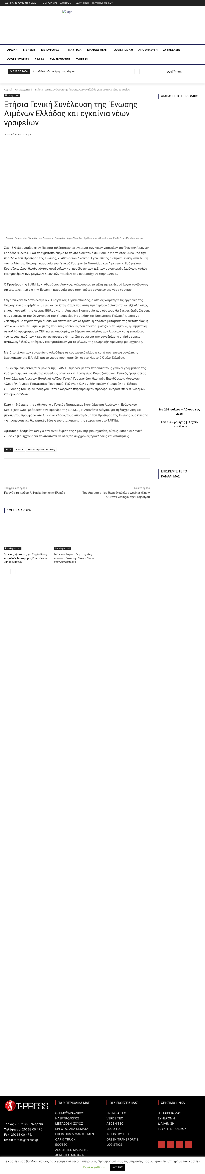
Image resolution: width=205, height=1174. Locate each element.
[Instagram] (187, 3)
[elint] (181, 977)
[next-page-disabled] (12, 571)
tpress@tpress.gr (26, 1140)
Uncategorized (23, 89)
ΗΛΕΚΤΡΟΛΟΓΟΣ (67, 1118)
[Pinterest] (59, 145)
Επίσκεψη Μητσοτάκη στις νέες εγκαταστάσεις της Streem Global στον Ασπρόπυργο (74, 558)
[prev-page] (6, 571)
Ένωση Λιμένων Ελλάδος (41, 449)
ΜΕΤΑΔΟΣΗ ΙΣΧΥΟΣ (69, 1123)
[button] (170, 71)
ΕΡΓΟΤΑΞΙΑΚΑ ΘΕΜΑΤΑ (71, 1129)
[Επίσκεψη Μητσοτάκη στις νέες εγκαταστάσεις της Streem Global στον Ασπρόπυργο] (77, 534)
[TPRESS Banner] (179, 843)
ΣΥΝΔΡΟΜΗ (166, 1118)
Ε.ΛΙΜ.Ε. (20, 449)
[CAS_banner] (181, 1057)
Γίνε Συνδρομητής (173, 422)
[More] (78, 145)
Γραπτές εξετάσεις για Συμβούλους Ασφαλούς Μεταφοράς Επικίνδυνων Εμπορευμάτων (25, 558)
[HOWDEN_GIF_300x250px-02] (179, 887)
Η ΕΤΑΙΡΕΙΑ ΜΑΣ (169, 1113)
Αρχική (8, 89)
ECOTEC (61, 1145)
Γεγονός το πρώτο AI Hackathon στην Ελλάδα (34, 493)
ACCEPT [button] (117, 1167)
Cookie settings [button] (94, 1167)
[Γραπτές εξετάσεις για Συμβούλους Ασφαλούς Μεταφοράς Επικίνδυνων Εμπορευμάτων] (27, 534)
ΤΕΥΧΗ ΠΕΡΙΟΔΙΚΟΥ (172, 1129)
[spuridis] (179, 800)
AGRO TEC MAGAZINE (70, 1155)
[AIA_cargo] (181, 1017)
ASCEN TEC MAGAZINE (71, 1150)
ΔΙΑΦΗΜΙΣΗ (166, 1123)
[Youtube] (198, 3)
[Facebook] (181, 3)
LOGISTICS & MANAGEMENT (75, 1134)
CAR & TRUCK (65, 1139)
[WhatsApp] (69, 145)
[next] (143, 71)
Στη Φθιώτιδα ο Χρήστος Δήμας (54, 71)
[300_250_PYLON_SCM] (179, 931)
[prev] (137, 71)
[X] (50, 145)
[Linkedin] (192, 3)
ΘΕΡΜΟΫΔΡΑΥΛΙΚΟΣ (69, 1113)
